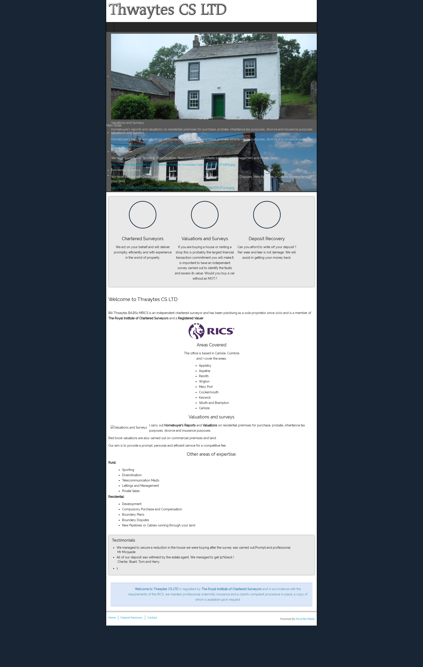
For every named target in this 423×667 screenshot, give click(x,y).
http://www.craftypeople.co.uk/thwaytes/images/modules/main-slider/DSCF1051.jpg (66, 146)
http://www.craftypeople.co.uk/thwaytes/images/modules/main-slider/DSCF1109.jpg (66, 183)
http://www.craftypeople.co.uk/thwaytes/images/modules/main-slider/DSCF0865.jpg (67, 164)
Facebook (416, 11)
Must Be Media (411, 577)
